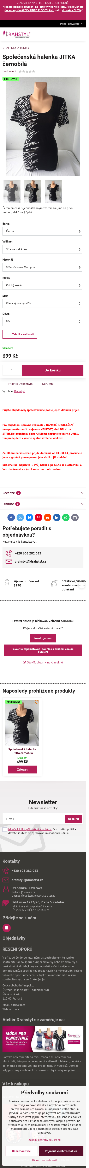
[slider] (27, 71)
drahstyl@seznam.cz (23, 892)
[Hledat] (61, 34)
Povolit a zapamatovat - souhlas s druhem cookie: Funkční (43, 650)
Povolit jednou (43, 638)
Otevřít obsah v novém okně (44, 662)
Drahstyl (19, 391)
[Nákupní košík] (71, 34)
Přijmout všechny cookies (61, 1151)
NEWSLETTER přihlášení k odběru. (30, 829)
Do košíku (52, 370)
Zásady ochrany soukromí (45, 1140)
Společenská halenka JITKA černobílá (22, 751)
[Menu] (81, 34)
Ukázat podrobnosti (44, 1160)
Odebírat (73, 819)
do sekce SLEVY (71, 10)
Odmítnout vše (21, 1151)
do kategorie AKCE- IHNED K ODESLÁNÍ (29, 10)
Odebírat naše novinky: (43, 808)
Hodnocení (9, 71)
